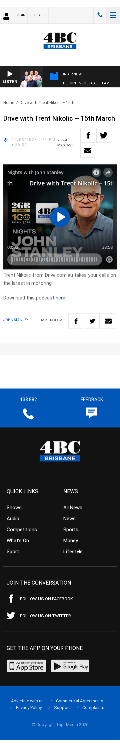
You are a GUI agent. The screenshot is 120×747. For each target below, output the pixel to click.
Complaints (93, 707)
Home (8, 102)
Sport (13, 552)
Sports (70, 530)
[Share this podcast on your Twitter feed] (103, 135)
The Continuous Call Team (85, 83)
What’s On (18, 541)
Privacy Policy (29, 707)
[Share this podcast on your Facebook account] (87, 135)
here (60, 298)
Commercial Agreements (79, 700)
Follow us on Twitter (45, 615)
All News (72, 508)
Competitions (22, 530)
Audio (13, 519)
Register (38, 15)
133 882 (100, 15)
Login (20, 15)
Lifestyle (73, 552)
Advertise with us (27, 700)
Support (62, 707)
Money (70, 541)
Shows (14, 508)
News (69, 519)
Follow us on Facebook (46, 598)
